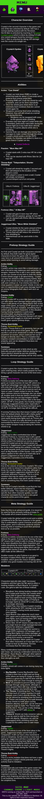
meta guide (37, 514)
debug (30, 710)
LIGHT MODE (32, 790)
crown (36, 37)
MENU (22, 2)
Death (29, 76)
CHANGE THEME (13, 790)
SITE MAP (22, 787)
